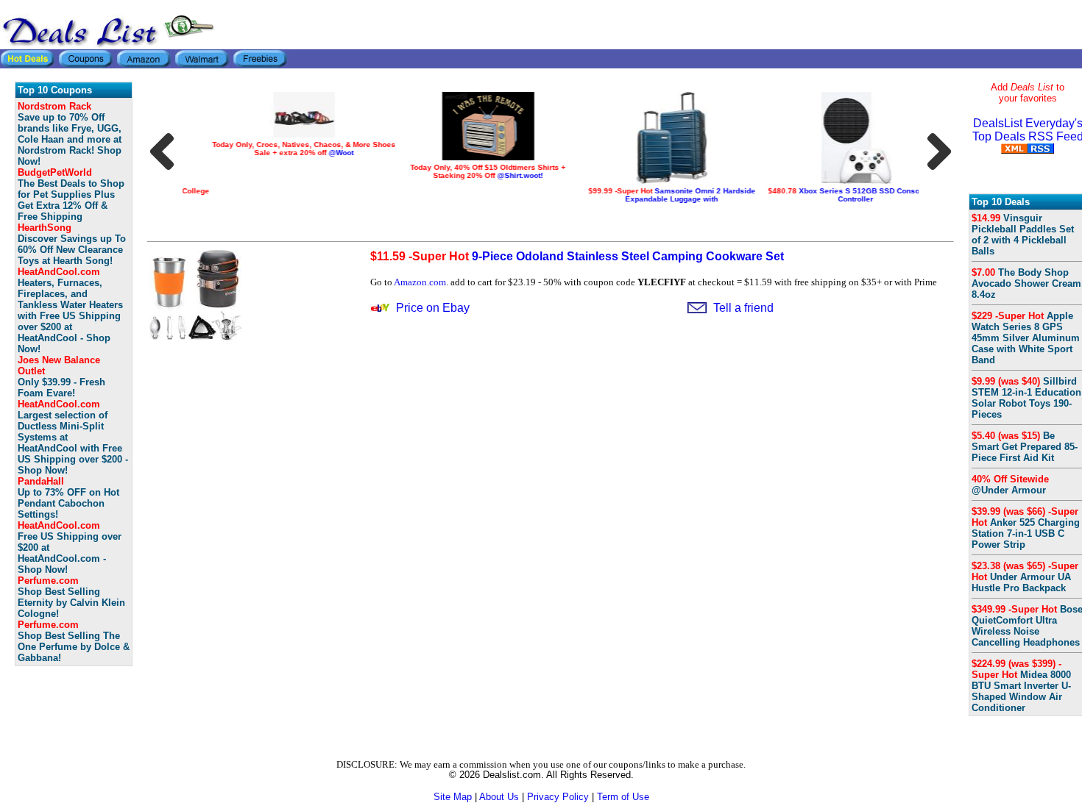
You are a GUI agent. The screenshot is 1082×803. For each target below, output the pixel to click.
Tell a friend (743, 307)
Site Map (453, 796)
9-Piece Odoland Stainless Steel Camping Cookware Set (577, 256)
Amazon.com (420, 282)
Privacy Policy (558, 796)
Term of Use (623, 796)
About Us (499, 796)
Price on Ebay (433, 307)
